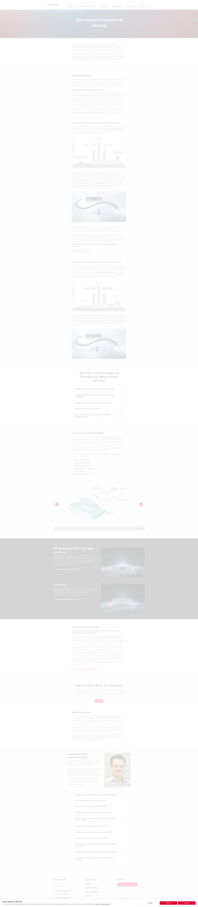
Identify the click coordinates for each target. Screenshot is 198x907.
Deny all (168, 903)
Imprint (98, 904)
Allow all (186, 903)
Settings (150, 903)
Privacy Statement (105, 904)
